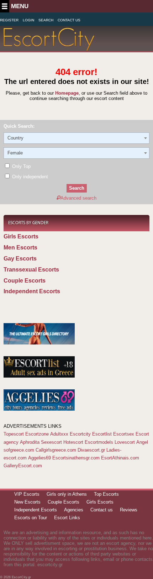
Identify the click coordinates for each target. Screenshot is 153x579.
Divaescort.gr (91, 450)
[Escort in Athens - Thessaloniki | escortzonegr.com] (39, 343)
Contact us (101, 509)
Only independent (29, 176)
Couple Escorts (25, 281)
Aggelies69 (39, 457)
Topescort (14, 434)
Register (9, 20)
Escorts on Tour (30, 517)
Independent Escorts (32, 291)
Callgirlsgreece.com (56, 450)
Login (28, 20)
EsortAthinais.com (120, 457)
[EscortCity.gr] (49, 46)
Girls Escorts (21, 236)
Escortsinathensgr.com (76, 457)
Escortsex (123, 434)
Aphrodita (29, 442)
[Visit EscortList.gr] (39, 376)
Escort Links (67, 517)
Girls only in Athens (67, 494)
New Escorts (27, 502)
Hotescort (73, 442)
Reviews (128, 509)
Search (45, 20)
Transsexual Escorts (31, 270)
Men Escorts (20, 247)
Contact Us (69, 20)
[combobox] (76, 138)
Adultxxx (59, 434)
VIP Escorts (26, 494)
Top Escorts (106, 494)
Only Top (21, 166)
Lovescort (125, 442)
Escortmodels (99, 442)
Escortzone (37, 434)
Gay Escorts (20, 259)
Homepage (67, 93)
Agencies (73, 509)
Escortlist (102, 434)
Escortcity (80, 434)
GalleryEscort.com (23, 465)
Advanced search (78, 198)
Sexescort (51, 442)
